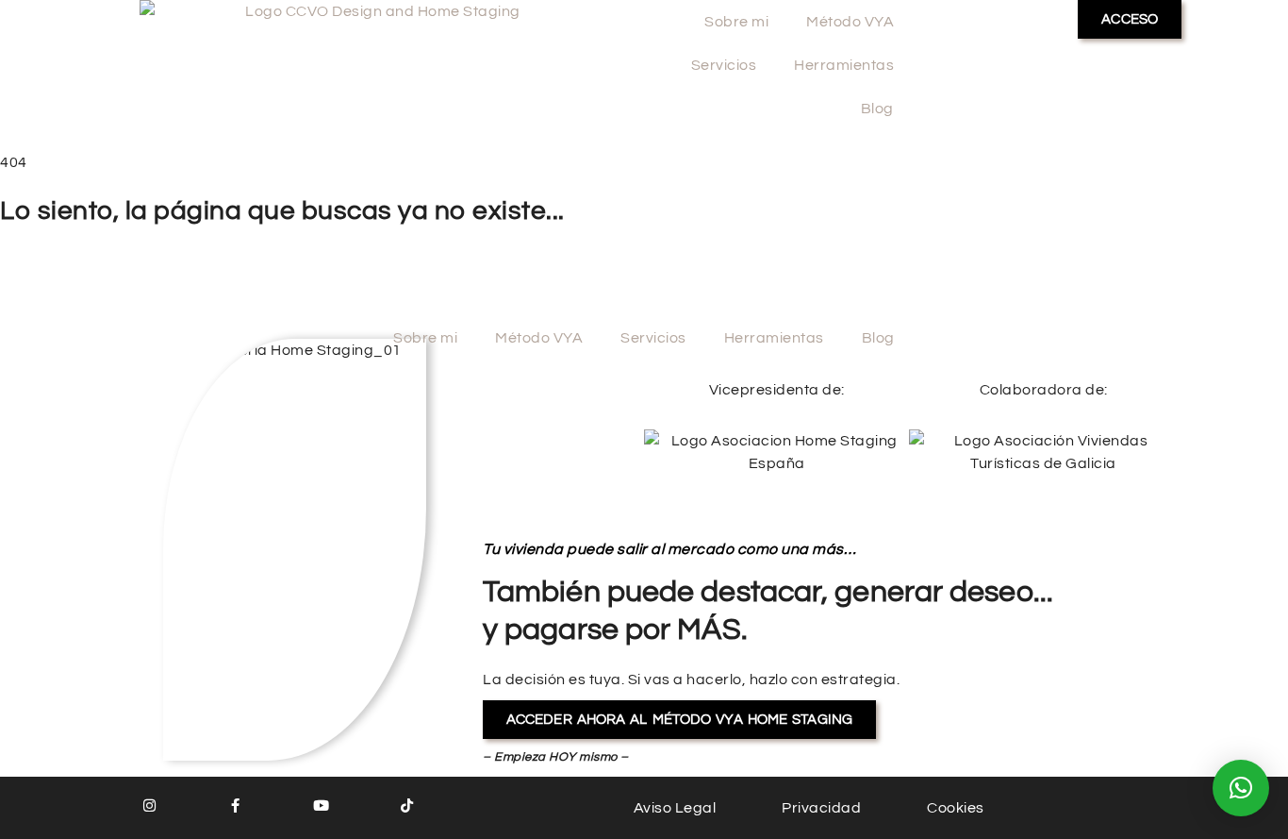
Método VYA (850, 21)
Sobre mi (736, 21)
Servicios (724, 65)
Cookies (955, 807)
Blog (877, 108)
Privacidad (821, 807)
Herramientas (844, 65)
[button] (1241, 788)
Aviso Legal (675, 807)
